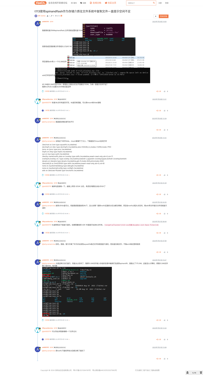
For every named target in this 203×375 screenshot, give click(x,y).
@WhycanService (60, 118)
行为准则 (138, 370)
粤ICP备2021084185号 (82, 370)
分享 (159, 91)
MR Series (41, 16)
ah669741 (47, 21)
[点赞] (164, 91)
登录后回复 (163, 16)
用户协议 (146, 370)
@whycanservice (48, 122)
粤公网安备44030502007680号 (104, 370)
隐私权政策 (155, 370)
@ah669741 (62, 99)
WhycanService (49, 99)
